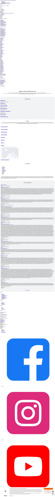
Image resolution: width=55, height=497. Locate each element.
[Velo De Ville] (28, 171)
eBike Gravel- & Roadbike (4, 297)
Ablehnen (48, 492)
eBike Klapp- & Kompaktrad (4, 295)
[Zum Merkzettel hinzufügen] (2, 186)
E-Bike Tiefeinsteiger (3, 108)
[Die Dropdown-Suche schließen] (8, 5)
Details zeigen (11, 495)
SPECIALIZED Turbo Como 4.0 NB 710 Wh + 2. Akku (6, 206)
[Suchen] (7, 5)
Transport (2, 145)
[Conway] (28, 169)
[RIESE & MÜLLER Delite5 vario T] (5, 246)
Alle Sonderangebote (27, 290)
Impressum (3, 329)
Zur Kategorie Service (2, 78)
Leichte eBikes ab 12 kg (4, 116)
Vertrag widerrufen (3, 332)
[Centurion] (28, 168)
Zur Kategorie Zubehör (2, 36)
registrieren (2, 12)
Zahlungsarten (3, 303)
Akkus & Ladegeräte (4, 126)
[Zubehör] (3, 74)
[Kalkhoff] (28, 172)
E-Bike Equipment (4, 134)
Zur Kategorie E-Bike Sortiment (3, 18)
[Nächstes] (3, 288)
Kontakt (2, 307)
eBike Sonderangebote (4, 298)
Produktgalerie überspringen (4, 184)
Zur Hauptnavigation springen (13, 0)
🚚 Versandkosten (3, 1)
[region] (27, 236)
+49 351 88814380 (4, 314)
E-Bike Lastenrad (3, 113)
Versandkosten (3, 302)
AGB (2, 331)
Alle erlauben (48, 488)
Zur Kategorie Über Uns (2, 75)
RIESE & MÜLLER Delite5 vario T (4, 248)
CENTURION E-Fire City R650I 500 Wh (5, 216)
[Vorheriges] (1, 288)
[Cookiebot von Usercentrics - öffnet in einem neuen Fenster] (5, 495)
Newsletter (3, 308)
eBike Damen (3, 294)
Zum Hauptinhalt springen (3, 0)
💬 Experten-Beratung (6, 3)
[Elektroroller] (2, 35)
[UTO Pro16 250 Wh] (3, 280)
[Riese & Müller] (28, 170)
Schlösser (2, 142)
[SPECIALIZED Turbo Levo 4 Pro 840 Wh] (5, 222)
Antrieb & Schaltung (4, 129)
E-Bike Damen (2, 100)
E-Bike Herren (2, 103)
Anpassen (48, 490)
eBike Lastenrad (3, 296)
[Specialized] (28, 167)
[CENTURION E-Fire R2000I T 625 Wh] (5, 266)
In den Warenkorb (2, 245)
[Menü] (1, 4)
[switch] (53, 494)
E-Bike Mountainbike (3, 105)
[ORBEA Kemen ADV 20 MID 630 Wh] (5, 185)
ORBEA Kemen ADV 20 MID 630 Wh (5, 187)
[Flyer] (28, 173)
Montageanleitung (3, 304)
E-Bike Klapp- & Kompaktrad (5, 111)
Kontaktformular (5, 318)
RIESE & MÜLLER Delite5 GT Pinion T (5, 198)
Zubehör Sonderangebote (5, 159)
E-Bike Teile (3, 137)
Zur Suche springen (8, 0)
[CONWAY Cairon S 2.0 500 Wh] (4, 239)
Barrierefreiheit (3, 330)
